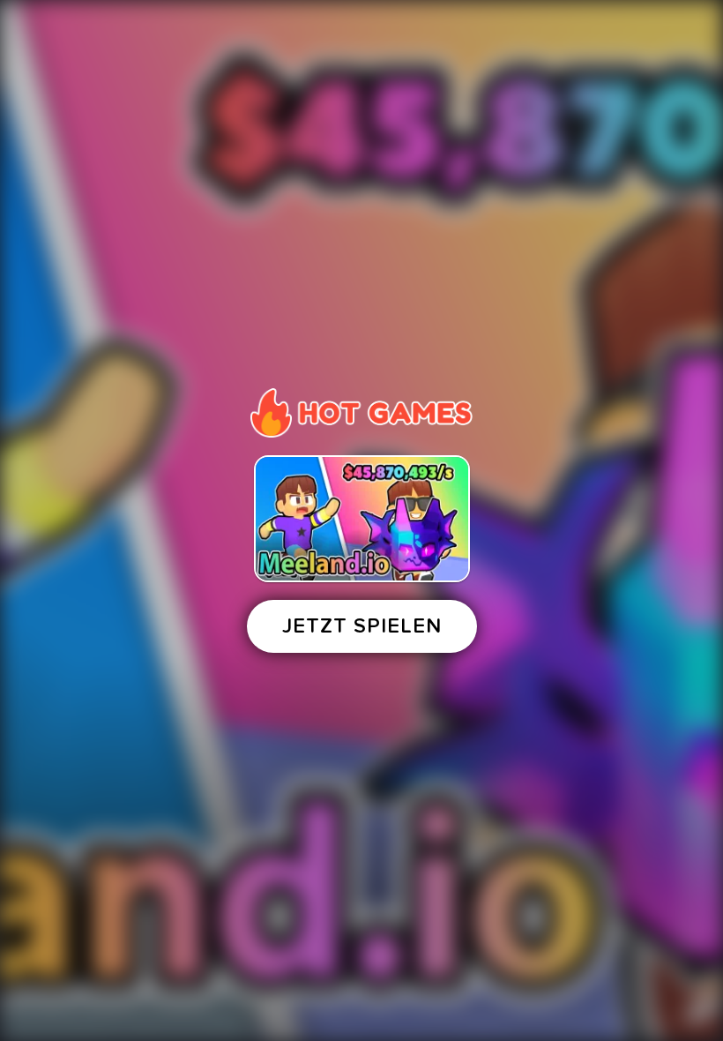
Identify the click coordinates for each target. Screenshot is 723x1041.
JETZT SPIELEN (362, 626)
